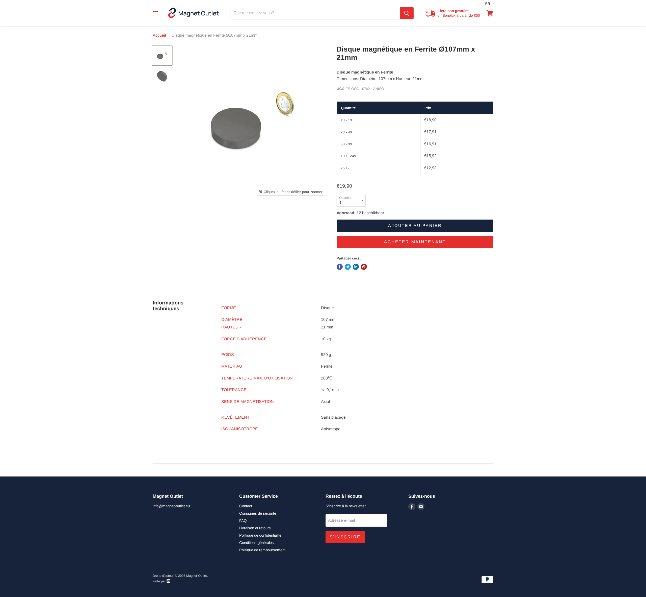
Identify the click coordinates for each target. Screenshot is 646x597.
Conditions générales (256, 542)
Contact (245, 506)
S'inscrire (345, 537)
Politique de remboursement (262, 550)
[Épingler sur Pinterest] (364, 267)
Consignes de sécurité (257, 513)
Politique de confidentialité (260, 535)
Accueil (159, 35)
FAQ (243, 520)
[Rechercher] (407, 13)
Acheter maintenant (415, 242)
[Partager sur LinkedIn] (356, 267)
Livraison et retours (255, 528)
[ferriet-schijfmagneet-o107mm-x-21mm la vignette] (162, 55)
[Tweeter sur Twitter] (348, 267)
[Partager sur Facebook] (340, 267)
